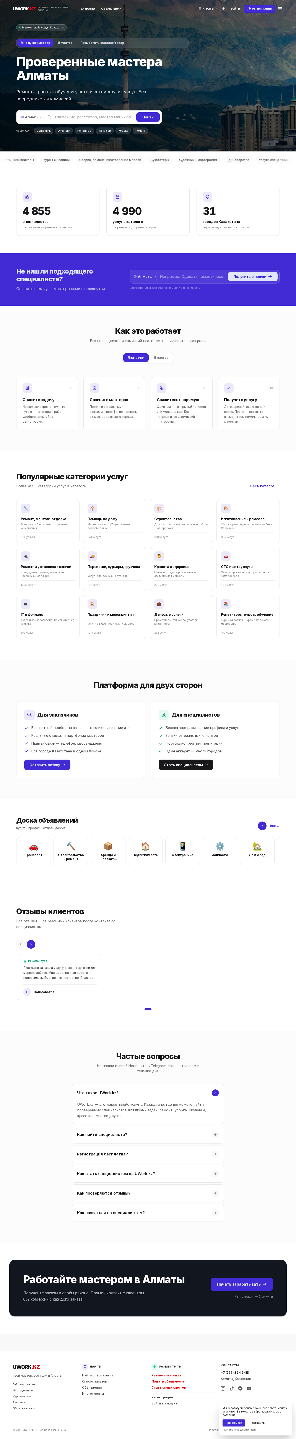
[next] (262, 826)
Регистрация (162, 1397)
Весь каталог (262, 486)
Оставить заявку (44, 765)
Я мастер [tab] (65, 43)
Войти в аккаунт (164, 1403)
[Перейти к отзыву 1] (148, 1009)
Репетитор (84, 130)
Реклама (19, 1402)
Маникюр (105, 130)
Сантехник (43, 130)
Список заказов (94, 1381)
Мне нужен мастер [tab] (35, 43)
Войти (235, 8)
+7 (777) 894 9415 (235, 1372)
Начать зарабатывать (239, 1284)
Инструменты (23, 1390)
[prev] (20, 944)
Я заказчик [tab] (136, 357)
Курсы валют (22, 1396)
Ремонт (140, 130)
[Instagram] (223, 1388)
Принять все (233, 1422)
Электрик (64, 130)
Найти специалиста (98, 1375)
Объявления (111, 8)
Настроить (257, 1422)
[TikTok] (232, 1388)
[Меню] (279, 8)
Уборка (123, 130)
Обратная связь (24, 1408)
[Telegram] (240, 1388)
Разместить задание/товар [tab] (102, 43)
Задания (88, 8)
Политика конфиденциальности (240, 1429)
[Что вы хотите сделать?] (223, 8)
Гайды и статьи (24, 1384)
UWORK (26, 1367)
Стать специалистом (183, 765)
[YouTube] (249, 1388)
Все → (275, 826)
